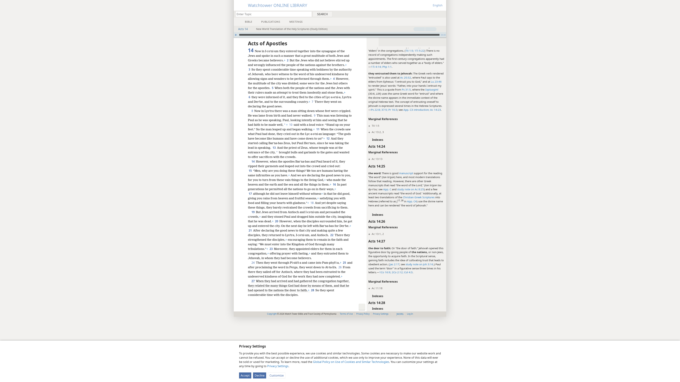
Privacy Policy (363, 313)
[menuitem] (442, 14)
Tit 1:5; (410, 50)
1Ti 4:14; (376, 66)
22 (332, 235)
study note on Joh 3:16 (419, 264)
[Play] (236, 34)
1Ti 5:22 (419, 50)
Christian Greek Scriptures (419, 197)
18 (312, 203)
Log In (410, 313)
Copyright (272, 313)
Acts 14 (243, 29)
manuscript (406, 173)
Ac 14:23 (435, 109)
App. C (387, 189)
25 (345, 263)
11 (318, 129)
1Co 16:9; (385, 272)
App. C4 (412, 201)
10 (291, 125)
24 (253, 263)
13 (274, 148)
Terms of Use (346, 313)
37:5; (384, 109)
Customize (277, 375)
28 (313, 290)
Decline (260, 375)
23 (271, 249)
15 (250, 171)
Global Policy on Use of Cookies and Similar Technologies (351, 362)
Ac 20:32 (405, 77)
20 (277, 221)
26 (340, 267)
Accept (245, 375)
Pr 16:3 (392, 109)
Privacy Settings (277, 366)
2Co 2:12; (397, 272)
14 (253, 161)
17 (250, 194)
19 (253, 212)
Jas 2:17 (394, 264)
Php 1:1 (387, 66)
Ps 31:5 (406, 89)
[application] (340, 34)
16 (334, 184)
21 (250, 230)
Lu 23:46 (436, 81)
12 (328, 138)
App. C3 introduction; (416, 109)
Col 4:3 (408, 272)
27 (253, 281)
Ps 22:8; (376, 109)
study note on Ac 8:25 (410, 189)
